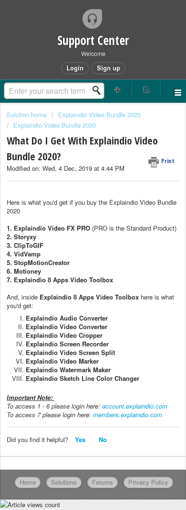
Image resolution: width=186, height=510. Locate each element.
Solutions (64, 482)
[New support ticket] (117, 89)
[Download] (75, 248)
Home (28, 482)
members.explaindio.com (127, 414)
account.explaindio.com (134, 405)
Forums (102, 482)
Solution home (27, 114)
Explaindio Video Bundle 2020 (99, 114)
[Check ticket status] (146, 89)
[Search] (99, 90)
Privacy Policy (148, 482)
